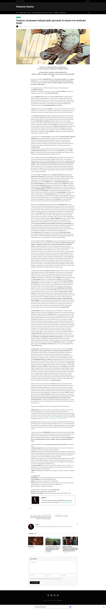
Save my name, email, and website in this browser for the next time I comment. (46, 578)
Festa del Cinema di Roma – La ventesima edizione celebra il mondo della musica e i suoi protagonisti (52, 548)
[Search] (89, 12)
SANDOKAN (31, 546)
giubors (21, 26)
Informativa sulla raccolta (40, 606)
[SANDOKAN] (35, 541)
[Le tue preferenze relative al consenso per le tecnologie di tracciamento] (104, 607)
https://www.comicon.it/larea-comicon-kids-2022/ (54, 418)
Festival (18, 17)
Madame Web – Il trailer (25, 12)
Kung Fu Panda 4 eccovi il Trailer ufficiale (42, 12)
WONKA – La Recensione (60, 12)
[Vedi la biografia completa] (73, 502)
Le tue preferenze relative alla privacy (57, 606)
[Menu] (17, 13)
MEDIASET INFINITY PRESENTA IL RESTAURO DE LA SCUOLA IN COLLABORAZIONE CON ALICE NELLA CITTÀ (70, 548)
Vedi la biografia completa (65, 502)
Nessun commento (44, 26)
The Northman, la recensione (61, 515)
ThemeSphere (60, 600)
